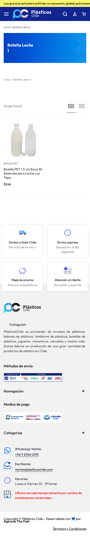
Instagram (17, 324)
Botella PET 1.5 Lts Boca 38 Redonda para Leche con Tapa (23, 173)
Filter (26, 92)
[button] (23, 154)
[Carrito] (84, 14)
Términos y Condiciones (69, 529)
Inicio (7, 27)
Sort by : (66, 92)
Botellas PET (11, 163)
